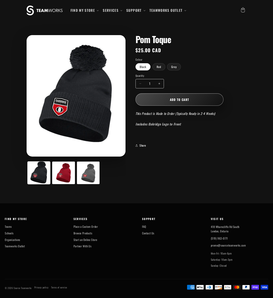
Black (143, 67)
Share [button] (142, 145)
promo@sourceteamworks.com (228, 245)
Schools (9, 233)
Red (159, 67)
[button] (84, 10)
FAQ (144, 227)
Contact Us (148, 233)
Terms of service (59, 287)
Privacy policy (41, 287)
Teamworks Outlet (15, 246)
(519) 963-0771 (219, 238)
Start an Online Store (86, 240)
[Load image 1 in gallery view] (39, 173)
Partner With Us (83, 246)
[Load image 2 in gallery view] (63, 173)
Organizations (12, 240)
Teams (8, 227)
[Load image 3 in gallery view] (88, 173)
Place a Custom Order (86, 227)
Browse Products (83, 233)
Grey (174, 67)
